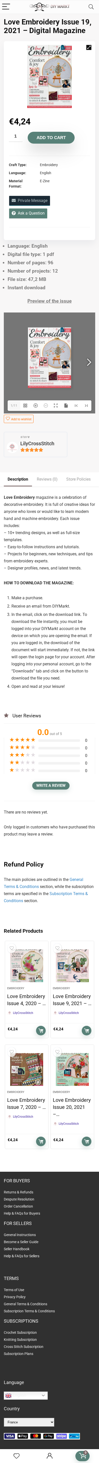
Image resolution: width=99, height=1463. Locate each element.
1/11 (14, 405)
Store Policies (78, 479)
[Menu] (6, 7)
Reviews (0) (47, 479)
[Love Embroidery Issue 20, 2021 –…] (72, 1069)
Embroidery (15, 988)
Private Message (31, 200)
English (18, 1395)
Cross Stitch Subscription (23, 1347)
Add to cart (51, 137)
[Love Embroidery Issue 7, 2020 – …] (26, 1069)
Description (18, 479)
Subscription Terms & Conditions (29, 1311)
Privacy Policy (15, 1297)
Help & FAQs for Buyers (22, 1213)
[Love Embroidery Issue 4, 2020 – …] (26, 965)
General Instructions (20, 1235)
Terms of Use (14, 1290)
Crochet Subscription (20, 1332)
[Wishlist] (16, 1456)
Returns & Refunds (18, 1192)
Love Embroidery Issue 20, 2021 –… (72, 1107)
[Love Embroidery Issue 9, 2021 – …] (72, 965)
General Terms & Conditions (25, 1304)
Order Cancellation (18, 1206)
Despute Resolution (19, 1199)
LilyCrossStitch (37, 443)
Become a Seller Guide (21, 1242)
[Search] (91, 7)
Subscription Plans (19, 1354)
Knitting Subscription (20, 1340)
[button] (88, 47)
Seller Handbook (16, 1249)
